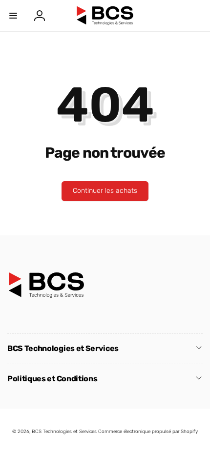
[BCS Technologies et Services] (46, 295)
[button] (13, 15)
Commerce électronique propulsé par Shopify (148, 431)
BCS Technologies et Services (64, 431)
